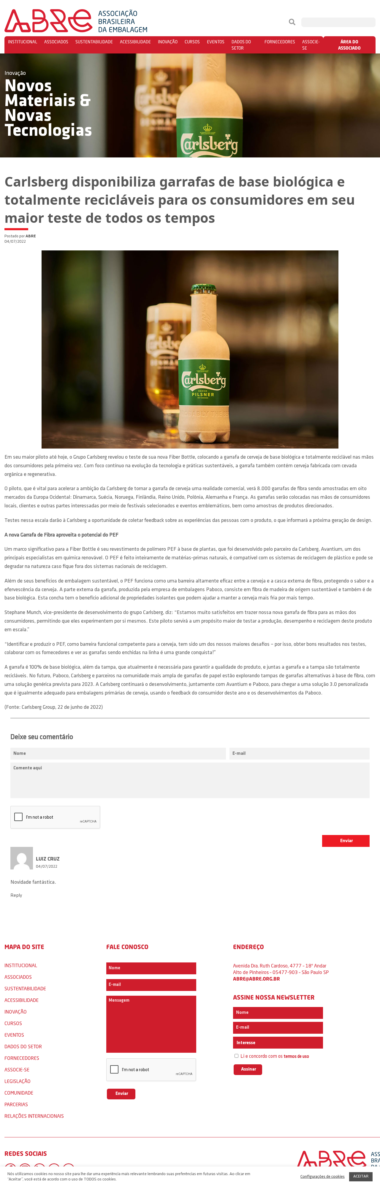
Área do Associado (349, 44)
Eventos (215, 41)
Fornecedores (280, 41)
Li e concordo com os (274, 1056)
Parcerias (16, 1104)
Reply (16, 895)
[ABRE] (93, 22)
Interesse (245, 1043)
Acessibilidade (135, 41)
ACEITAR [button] (360, 1176)
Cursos (192, 41)
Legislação (17, 1081)
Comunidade (18, 1093)
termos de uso (296, 1057)
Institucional (22, 41)
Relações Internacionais (34, 1116)
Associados (56, 41)
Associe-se (311, 44)
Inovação (168, 41)
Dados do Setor (241, 44)
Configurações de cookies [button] (322, 1177)
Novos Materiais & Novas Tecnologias (48, 109)
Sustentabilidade (94, 41)
